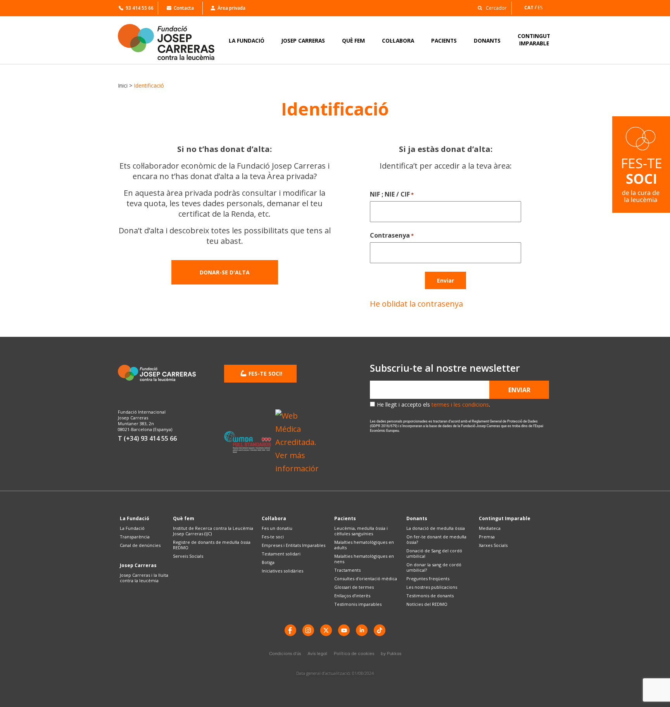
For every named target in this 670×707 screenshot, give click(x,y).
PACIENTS (444, 40)
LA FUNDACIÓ (246, 40)
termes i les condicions (460, 404)
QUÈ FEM (353, 40)
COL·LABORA (398, 40)
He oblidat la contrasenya (416, 303)
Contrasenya (392, 235)
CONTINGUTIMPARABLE (534, 39)
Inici (123, 85)
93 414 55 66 (140, 8)
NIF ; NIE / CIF (392, 194)
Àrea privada (231, 8)
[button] (490, 7)
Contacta (184, 8)
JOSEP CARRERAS (303, 40)
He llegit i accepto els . (433, 404)
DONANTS (487, 40)
